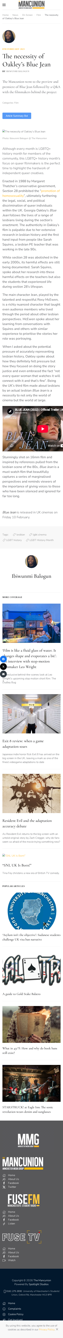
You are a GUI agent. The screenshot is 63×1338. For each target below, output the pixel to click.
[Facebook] (3, 659)
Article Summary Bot (17, 115)
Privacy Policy (46, 1329)
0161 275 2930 (14, 1291)
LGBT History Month (42, 540)
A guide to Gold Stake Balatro (21, 994)
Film (16, 102)
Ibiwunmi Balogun (17, 71)
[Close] (57, 1329)
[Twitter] (3, 666)
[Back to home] (31, 5)
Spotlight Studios (39, 1284)
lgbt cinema (39, 534)
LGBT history (14, 540)
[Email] (3, 674)
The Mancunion (42, 1280)
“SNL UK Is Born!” (16, 865)
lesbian (20, 534)
